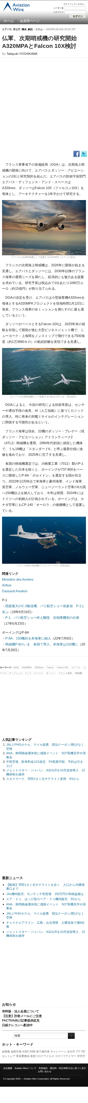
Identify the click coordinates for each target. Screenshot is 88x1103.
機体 (24, 29)
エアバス (7, 29)
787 (83, 1051)
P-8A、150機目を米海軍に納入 (28, 638)
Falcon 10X (62, 667)
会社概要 (7, 1068)
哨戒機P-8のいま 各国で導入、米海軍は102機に (41, 644)
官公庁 (16, 29)
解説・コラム (35, 29)
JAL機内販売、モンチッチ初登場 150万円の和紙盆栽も (45, 894)
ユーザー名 (58, 8)
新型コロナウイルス (42, 1056)
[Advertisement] (44, 970)
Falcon (50, 667)
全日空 (71, 1051)
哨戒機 (78, 673)
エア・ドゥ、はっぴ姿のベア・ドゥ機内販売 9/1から (43, 899)
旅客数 (6, 1051)
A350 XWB (28, 1051)
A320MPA (27, 667)
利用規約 (43, 1068)
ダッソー (50, 673)
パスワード (58, 12)
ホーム (9, 21)
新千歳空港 (43, 1051)
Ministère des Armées (17, 579)
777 (78, 1051)
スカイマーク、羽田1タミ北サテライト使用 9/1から (42, 778)
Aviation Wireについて (25, 1068)
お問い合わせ (44, 1071)
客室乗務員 (22, 1056)
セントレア (8, 1056)
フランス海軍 (65, 673)
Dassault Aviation (14, 591)
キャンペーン (58, 1051)
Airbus (6, 585)
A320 (16, 667)
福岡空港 (16, 1051)
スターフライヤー (65, 1056)
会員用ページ (29, 21)
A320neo (39, 667)
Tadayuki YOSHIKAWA (22, 53)
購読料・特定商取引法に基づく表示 (68, 1068)
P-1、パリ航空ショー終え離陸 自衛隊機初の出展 (42, 617)
